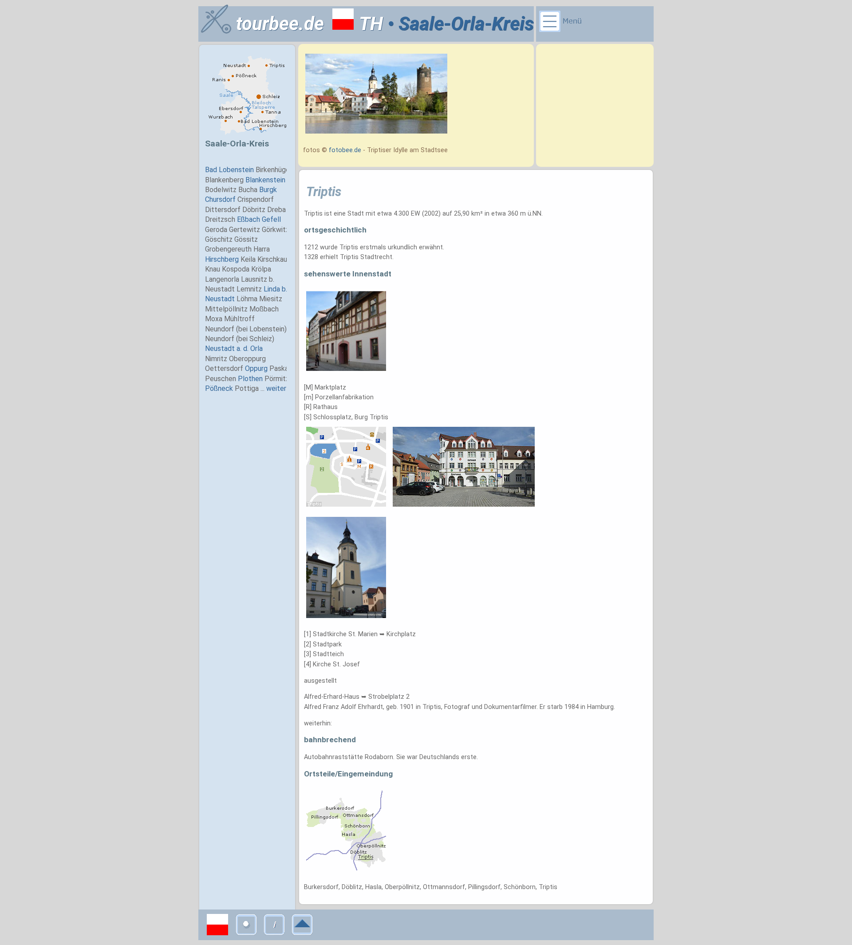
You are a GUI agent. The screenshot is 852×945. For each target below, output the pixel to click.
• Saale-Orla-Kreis (458, 24)
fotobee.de (345, 150)
